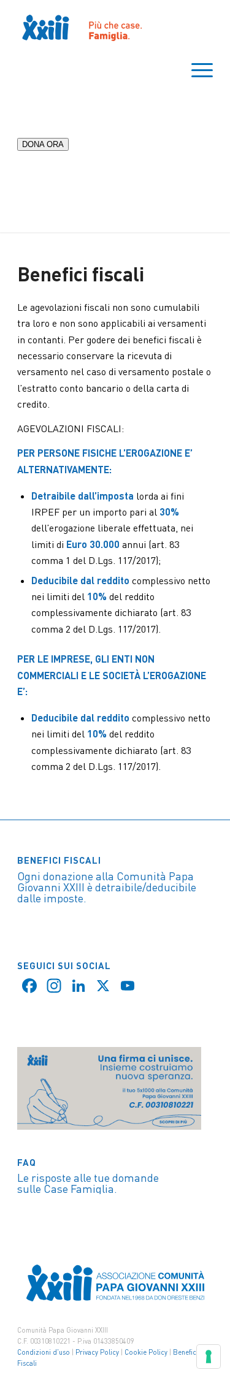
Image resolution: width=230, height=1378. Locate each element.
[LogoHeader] (95, 27)
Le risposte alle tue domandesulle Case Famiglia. (88, 1183)
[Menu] (196, 70)
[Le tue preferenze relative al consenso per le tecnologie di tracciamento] (208, 1356)
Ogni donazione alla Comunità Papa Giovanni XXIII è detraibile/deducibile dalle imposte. (106, 887)
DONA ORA (43, 144)
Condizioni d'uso (43, 1352)
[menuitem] (196, 70)
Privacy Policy (97, 1352)
